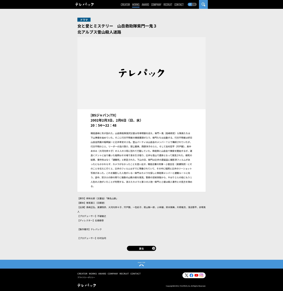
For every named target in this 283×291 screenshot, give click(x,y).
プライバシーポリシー (86, 277)
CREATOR (125, 4)
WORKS (136, 4)
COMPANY (156, 4)
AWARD (145, 4)
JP (190, 4)
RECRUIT (167, 4)
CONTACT (179, 4)
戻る (141, 248)
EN (194, 4)
